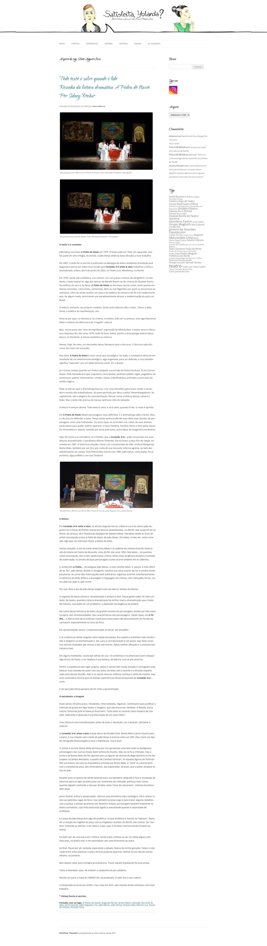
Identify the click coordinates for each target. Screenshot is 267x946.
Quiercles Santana (177, 260)
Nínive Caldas (174, 243)
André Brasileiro (177, 196)
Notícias (123, 43)
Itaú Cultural (197, 224)
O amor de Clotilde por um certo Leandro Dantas (186, 245)
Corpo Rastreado (179, 204)
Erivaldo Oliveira (187, 208)
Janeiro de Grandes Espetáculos (182, 230)
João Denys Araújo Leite (123, 904)
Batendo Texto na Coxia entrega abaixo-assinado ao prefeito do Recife (188, 158)
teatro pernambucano (179, 271)
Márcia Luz (142, 904)
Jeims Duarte (71, 904)
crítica (194, 204)
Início (62, 43)
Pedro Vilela (174, 253)
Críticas (75, 43)
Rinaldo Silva (77, 907)
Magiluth (198, 234)
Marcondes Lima (181, 237)
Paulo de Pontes (189, 251)
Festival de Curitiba (177, 213)
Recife (189, 260)
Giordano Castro (180, 221)
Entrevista (173, 208)
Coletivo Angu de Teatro (181, 201)
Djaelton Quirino (176, 173)
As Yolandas (154, 43)
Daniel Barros (196, 206)
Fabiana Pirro (176, 211)
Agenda (108, 43)
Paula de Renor (194, 248)
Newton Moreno (195, 240)
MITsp (196, 238)
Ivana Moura (98, 106)
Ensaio (137, 43)
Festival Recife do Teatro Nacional (183, 217)
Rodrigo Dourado (177, 262)
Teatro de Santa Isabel (193, 266)
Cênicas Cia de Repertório (179, 206)
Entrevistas (92, 43)
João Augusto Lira (88, 904)
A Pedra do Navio (91, 902)
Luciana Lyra (188, 235)
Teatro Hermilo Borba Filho (180, 269)
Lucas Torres (175, 234)
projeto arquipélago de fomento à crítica (185, 258)
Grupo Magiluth (180, 224)
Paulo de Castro (176, 251)
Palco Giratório (177, 248)
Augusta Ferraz (109, 902)
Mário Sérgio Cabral (177, 240)
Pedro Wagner (188, 253)
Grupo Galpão (198, 222)
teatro (175, 266)
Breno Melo (124, 902)
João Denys (104, 904)
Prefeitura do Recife (179, 255)
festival (188, 211)
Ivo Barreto (174, 226)
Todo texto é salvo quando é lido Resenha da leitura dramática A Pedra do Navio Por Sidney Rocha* (104, 88)
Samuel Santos (193, 262)
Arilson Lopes (193, 196)
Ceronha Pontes (176, 199)
